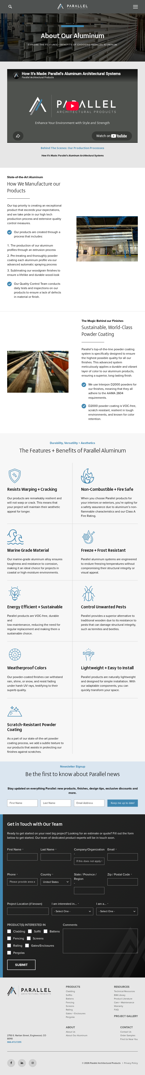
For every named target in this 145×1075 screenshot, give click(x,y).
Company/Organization (89, 851)
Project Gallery (126, 1016)
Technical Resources (124, 991)
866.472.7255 (14, 1042)
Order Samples (127, 1035)
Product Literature (123, 998)
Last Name (48, 849)
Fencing (18, 938)
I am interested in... (65, 904)
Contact (126, 1027)
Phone (12, 874)
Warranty (118, 1006)
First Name (15, 849)
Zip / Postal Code (119, 874)
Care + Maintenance (124, 1002)
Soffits (69, 995)
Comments (70, 925)
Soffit (37, 931)
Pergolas (19, 953)
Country (47, 874)
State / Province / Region (85, 878)
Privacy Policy (131, 1063)
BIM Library (119, 995)
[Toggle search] (10, 6)
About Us (70, 1032)
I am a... (102, 904)
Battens (55, 931)
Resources (121, 987)
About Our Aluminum (76, 1035)
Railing (17, 946)
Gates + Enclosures (76, 1013)
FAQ (116, 1009)
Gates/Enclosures (42, 946)
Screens (38, 938)
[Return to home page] (72, 7)
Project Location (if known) (24, 904)
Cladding (19, 931)
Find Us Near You (129, 1039)
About (70, 1027)
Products (73, 987)
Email (111, 849)
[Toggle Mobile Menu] (135, 7)
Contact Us (125, 1032)
